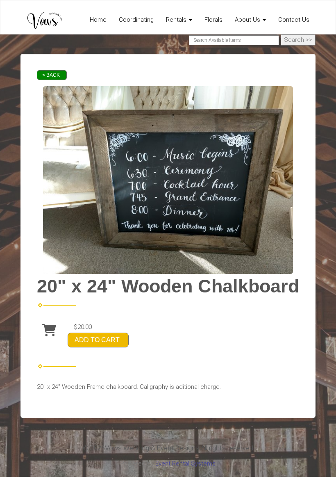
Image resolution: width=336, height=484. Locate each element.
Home (98, 19)
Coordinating (136, 19)
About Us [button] (248, 19)
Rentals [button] (177, 19)
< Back (51, 75)
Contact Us (293, 19)
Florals (213, 19)
